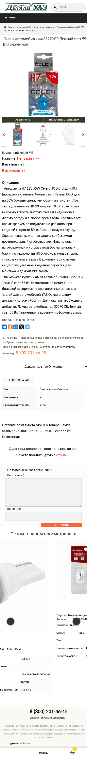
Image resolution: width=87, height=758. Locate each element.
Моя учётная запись (14, 753)
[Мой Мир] (15, 327)
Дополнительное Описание (43, 366)
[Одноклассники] (10, 327)
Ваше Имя (15, 509)
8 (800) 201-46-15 (49, 712)
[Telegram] (27, 327)
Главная (11, 27)
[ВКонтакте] (4, 327)
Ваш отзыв (15, 475)
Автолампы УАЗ (24, 27)
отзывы (62, 455)
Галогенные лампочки (44, 27)
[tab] (43, 367)
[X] (21, 327)
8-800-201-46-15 (31, 353)
